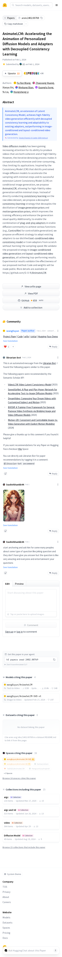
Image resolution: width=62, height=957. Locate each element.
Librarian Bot (49, 363)
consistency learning (35, 196)
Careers (7, 902)
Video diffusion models (15, 146)
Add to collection (33, 307)
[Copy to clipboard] (41, 18)
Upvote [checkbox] (14, 73)
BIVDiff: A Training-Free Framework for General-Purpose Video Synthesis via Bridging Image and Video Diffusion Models (31, 411)
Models (6, 917)
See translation (10, 340)
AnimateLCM (10, 188)
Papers (11, 17)
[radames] (27, 73)
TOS (5, 886)
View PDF (33, 293)
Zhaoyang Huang (45, 83)
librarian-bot (13, 357)
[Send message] (55, 950)
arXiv (26, 336)
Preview (19, 583)
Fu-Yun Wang (24, 83)
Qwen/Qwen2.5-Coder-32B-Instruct (33, 138)
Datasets (7, 922)
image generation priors (31, 207)
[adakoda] (29, 73)
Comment (32, 625)
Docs (5, 937)
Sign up (9, 631)
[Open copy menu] (26, 24)
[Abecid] (36, 73)
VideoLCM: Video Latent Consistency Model (29, 384)
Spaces (6, 927)
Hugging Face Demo (48, 336)
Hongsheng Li (21, 91)
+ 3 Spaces (8, 773)
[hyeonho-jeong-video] (38, 73)
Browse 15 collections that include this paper (24, 847)
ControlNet (14, 230)
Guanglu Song (45, 87)
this (20, 448)
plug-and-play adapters (33, 222)
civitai (33, 336)
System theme (14, 874)
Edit (7, 583)
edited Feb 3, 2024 (51, 331)
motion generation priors (17, 211)
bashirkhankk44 (15, 484)
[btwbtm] (32, 73)
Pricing (6, 932)
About (6, 897)
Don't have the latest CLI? (17, 664)
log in (20, 631)
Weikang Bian (25, 87)
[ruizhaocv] (34, 73)
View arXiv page (33, 286)
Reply (54, 346)
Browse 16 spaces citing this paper (19, 778)
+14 (41, 73)
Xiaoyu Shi (8, 87)
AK (23, 64)
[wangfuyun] (25, 73)
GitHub (32, 300)
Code (20, 336)
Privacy (6, 891)
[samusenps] (31, 73)
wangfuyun (12, 330)
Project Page (9, 336)
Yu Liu (5, 91)
